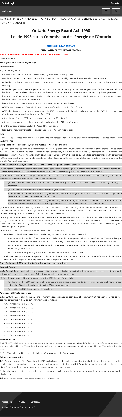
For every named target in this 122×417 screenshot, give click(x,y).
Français (115, 3)
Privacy (21, 402)
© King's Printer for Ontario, (18, 407)
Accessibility (7, 402)
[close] (116, 11)
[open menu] (106, 11)
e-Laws (7, 11)
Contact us (35, 402)
